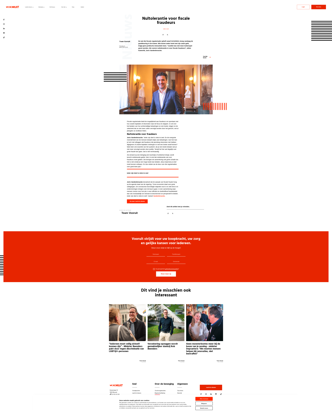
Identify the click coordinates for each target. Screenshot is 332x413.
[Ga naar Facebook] (4, 19)
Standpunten (136, 391)
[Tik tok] (4, 37)
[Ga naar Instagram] (4, 24)
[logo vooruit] (12, 7)
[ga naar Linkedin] (4, 28)
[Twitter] (167, 35)
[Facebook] (163, 35)
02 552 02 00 (115, 394)
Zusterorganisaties (160, 391)
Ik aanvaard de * (167, 269)
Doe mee (63, 7)
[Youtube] (4, 33)
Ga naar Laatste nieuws (137, 201)
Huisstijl (179, 393)
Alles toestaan (204, 399)
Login (303, 7)
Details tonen (204, 408)
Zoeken (82, 7)
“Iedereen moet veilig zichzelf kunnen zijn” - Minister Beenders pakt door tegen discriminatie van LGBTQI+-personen (126, 348)
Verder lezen (205, 57)
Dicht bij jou (52, 7)
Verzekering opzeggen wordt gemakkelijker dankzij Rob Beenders (163, 347)
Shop (73, 7)
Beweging (41, 7)
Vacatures (180, 391)
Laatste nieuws (28, 7)
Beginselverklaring (160, 393)
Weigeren (204, 403)
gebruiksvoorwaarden (171, 269)
